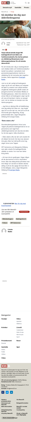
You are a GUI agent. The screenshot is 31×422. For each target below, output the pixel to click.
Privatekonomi (6, 340)
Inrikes (3, 349)
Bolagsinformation (22, 403)
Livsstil (19, 327)
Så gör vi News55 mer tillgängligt (22, 414)
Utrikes (3, 354)
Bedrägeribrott (21, 219)
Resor (19, 340)
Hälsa (19, 319)
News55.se (4, 12)
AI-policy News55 (6, 413)
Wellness (19, 323)
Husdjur (4, 319)
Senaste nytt (7, 7)
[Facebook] (2, 392)
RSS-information (6, 406)
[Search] (26, 3)
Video (3, 358)
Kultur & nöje (20, 332)
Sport (18, 337)
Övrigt (12, 12)
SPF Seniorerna (15, 223)
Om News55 (20, 399)
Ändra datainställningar (8, 418)
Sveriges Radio (14, 170)
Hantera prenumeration (6, 400)
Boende (3, 343)
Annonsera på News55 (5, 403)
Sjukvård (19, 321)
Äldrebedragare (7, 219)
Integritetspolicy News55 (6, 410)
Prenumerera (24, 211)
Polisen (4, 223)
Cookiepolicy (21, 410)
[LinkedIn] (11, 392)
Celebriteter (20, 330)
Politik (3, 352)
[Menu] (29, 3)
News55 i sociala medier (22, 407)
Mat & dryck (20, 334)
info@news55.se (12, 388)
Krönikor (4, 327)
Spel (18, 347)
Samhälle (18, 7)
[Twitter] (7, 392)
